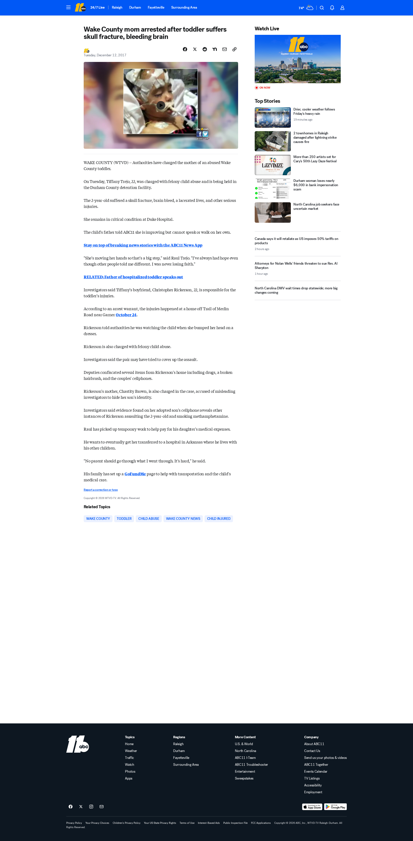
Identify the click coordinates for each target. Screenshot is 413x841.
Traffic (129, 758)
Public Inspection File (235, 823)
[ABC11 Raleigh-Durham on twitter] (81, 807)
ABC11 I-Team (245, 758)
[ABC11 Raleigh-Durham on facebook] (70, 807)
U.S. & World (244, 744)
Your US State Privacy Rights (160, 823)
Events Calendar (315, 771)
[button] (68, 7)
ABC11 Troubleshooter (251, 764)
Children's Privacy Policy (126, 823)
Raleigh (117, 7)
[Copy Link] (234, 49)
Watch (129, 764)
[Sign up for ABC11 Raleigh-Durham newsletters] (101, 807)
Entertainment (245, 771)
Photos (130, 771)
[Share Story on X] (195, 49)
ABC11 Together (316, 764)
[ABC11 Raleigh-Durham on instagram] (91, 807)
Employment (313, 792)
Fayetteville (156, 7)
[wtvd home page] (77, 744)
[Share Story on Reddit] (204, 49)
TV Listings (311, 778)
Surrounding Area (184, 7)
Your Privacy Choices (97, 823)
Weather (131, 751)
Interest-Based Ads (209, 823)
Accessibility (313, 785)
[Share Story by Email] (224, 49)
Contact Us (312, 751)
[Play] (298, 59)
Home (129, 744)
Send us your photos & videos (325, 758)
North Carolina (245, 751)
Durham (135, 7)
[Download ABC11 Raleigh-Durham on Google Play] (335, 806)
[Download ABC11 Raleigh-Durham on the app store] (312, 806)
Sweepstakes (244, 778)
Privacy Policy (74, 823)
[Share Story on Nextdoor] (214, 49)
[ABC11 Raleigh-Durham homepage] (80, 7)
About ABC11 (314, 744)
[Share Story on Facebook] (185, 49)
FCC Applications (261, 823)
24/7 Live (97, 7)
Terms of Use (187, 823)
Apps (128, 778)
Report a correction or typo (101, 490)
